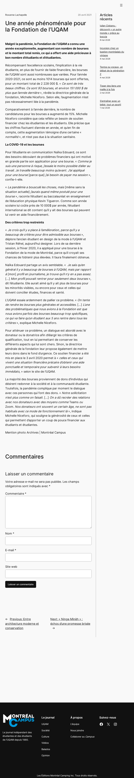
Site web (11, 566)
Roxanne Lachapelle (16, 14)
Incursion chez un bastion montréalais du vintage (112, 52)
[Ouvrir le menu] (121, 5)
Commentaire (15, 493)
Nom (9, 533)
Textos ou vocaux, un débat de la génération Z (112, 71)
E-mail (10, 550)
